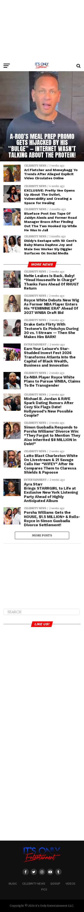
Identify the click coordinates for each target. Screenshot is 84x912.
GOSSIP (55, 883)
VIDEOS (70, 883)
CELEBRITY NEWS (33, 883)
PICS (44, 889)
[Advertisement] (42, 30)
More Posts (42, 535)
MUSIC (13, 883)
